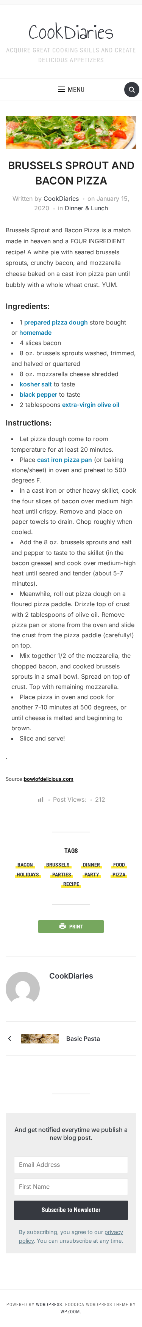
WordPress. (50, 1304)
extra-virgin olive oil (90, 404)
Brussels (58, 865)
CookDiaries (71, 32)
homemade (35, 332)
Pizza (118, 875)
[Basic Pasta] (39, 1038)
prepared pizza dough (56, 322)
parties (61, 875)
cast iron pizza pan (64, 459)
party (91, 875)
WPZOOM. (71, 1311)
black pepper (38, 394)
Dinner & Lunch (86, 208)
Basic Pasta (83, 1038)
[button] (71, 89)
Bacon (25, 865)
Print (76, 927)
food (119, 865)
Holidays (28, 875)
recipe (71, 884)
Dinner (91, 865)
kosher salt (36, 384)
